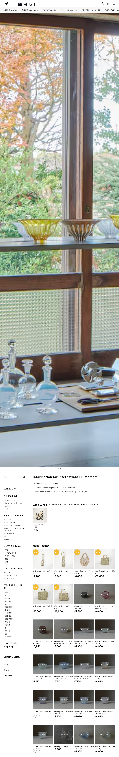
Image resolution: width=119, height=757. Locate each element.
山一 (6, 634)
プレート (8, 520)
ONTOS (8, 601)
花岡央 (7, 625)
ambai (7, 595)
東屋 (6, 592)
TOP (6, 664)
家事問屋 (8, 607)
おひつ (7, 506)
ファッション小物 (11, 575)
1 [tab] (58, 469)
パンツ (7, 572)
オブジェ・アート (10, 553)
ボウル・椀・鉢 (10, 523)
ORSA (7, 604)
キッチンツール (10, 500)
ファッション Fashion (69, 10)
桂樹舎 (7, 610)
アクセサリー (9, 578)
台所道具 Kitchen (10, 10)
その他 (7, 509)
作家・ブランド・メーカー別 (90, 10)
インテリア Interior (49, 10)
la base (8, 637)
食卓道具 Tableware (30, 10)
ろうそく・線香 (10, 556)
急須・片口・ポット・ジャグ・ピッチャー (14, 529)
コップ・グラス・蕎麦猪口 (13, 525)
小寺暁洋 (8, 613)
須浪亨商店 (9, 619)
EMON (7, 598)
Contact (8, 675)
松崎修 (7, 631)
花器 (6, 550)
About (7, 670)
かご (6, 562)
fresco (8, 628)
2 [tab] (61, 469)
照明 (6, 559)
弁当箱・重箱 (9, 534)
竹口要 (7, 622)
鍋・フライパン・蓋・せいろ (14, 503)
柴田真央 (8, 616)
